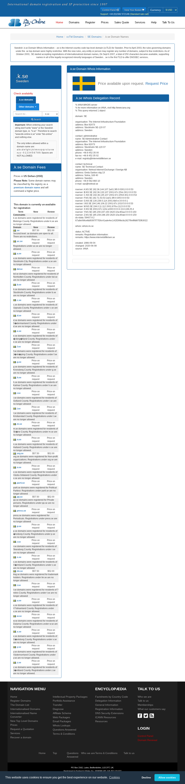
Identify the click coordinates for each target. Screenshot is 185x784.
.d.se (18, 315)
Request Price (156, 84)
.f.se (18, 346)
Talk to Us (168, 22)
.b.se (18, 284)
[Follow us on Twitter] (146, 715)
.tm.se (19, 571)
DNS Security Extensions (109, 713)
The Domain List (19, 704)
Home (59, 22)
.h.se (18, 377)
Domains (74, 22)
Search (37, 119)
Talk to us (143, 700)
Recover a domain (20, 737)
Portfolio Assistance (64, 700)
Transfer (57, 704)
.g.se (18, 362)
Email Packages (62, 721)
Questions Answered (64, 729)
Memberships (145, 704)
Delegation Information (108, 700)
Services (140, 22)
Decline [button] (146, 777)
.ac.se (19, 241)
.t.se (18, 585)
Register (90, 22)
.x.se (18, 631)
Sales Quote (121, 22)
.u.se (18, 600)
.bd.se (19, 269)
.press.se (21, 510)
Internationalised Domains (25, 709)
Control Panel (145, 735)
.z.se (18, 662)
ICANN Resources (105, 717)
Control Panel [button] (109, 10)
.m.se (19, 424)
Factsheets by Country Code (111, 696)
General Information (106, 704)
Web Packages (61, 717)
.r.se (18, 542)
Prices (105, 22)
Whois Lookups (61, 725)
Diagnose (58, 709)
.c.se (18, 300)
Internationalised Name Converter (23, 715)
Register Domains (20, 700)
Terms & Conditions (64, 733)
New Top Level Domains (24, 720)
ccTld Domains (74, 36)
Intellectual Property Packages (70, 696)
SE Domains (94, 36)
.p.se (18, 526)
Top (55, 753)
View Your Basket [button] (133, 10)
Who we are (144, 696)
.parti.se (20, 483)
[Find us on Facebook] (140, 715)
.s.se (18, 557)
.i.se (18, 393)
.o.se (18, 467)
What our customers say (151, 709)
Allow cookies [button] (167, 777)
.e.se (18, 331)
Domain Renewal (147, 740)
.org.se (19, 453)
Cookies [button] (114, 777)
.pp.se (19, 497)
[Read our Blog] (152, 715)
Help (153, 22)
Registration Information (109, 709)
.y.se (18, 647)
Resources (101, 721)
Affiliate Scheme (62, 713)
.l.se (18, 408)
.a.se (18, 253)
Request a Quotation (22, 729)
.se (18, 230)
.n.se (18, 439)
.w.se (19, 616)
